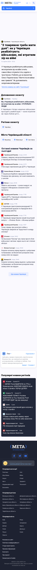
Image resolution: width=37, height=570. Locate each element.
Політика (5, 472)
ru (30, 3)
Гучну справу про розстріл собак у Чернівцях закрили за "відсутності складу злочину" (17, 229)
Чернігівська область (9, 511)
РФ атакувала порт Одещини (14, 426)
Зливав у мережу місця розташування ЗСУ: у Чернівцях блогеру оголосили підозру (18, 158)
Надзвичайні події (7, 484)
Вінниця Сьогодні (9, 248)
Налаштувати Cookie (8, 558)
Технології (23, 484)
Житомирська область (27, 499)
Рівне (21, 520)
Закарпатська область (9, 502)
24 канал (7, 236)
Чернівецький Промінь (11, 155)
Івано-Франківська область (9, 505)
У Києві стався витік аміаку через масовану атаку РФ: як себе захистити (17, 418)
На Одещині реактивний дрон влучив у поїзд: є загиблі (18, 408)
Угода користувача (8, 546)
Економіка (5, 487)
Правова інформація (8, 549)
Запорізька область (26, 502)
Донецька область (8, 499)
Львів (4, 529)
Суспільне (7, 99)
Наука (4, 478)
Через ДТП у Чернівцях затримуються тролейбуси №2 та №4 (16, 198)
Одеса (21, 423)
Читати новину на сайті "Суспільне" (15, 87)
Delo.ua (6, 183)
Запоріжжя (23, 523)
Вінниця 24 (7, 259)
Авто (3, 481)
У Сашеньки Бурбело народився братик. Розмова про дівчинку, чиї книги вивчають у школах (18, 176)
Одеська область (25, 508)
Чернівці (14, 99)
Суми (13, 404)
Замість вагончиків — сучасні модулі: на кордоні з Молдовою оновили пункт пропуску (16, 187)
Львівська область (8, 508)
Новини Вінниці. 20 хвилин (12, 171)
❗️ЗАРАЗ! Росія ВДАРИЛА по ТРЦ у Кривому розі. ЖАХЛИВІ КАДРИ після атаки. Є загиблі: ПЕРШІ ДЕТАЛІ (17, 386)
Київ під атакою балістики (13, 433)
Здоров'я (22, 481)
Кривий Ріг (16, 381)
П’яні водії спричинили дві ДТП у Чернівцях (18, 167)
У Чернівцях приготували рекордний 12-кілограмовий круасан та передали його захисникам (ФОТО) (17, 208)
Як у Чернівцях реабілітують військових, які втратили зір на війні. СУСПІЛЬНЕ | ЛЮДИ (18, 104)
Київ (19, 414)
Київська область (25, 505)
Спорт (22, 478)
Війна (21, 475)
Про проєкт (6, 555)
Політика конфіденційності (8, 542)
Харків (4, 523)
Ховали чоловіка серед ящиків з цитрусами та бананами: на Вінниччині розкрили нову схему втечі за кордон (18, 252)
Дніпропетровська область (27, 496)
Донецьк (22, 529)
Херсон (4, 535)
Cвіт (21, 472)
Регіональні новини (17, 3)
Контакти (5, 552)
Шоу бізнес (5, 475)
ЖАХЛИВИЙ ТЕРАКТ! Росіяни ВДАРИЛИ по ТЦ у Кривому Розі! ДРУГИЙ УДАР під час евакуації (16, 398)
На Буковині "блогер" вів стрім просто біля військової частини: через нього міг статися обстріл (18, 241)
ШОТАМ (6, 204)
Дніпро (4, 526)
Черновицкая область (18, 41)
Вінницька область (8, 496)
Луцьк (4, 532)
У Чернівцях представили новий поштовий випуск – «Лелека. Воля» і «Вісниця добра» (18, 219)
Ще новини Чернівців (18, 274)
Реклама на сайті (7, 539)
